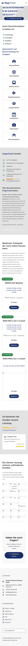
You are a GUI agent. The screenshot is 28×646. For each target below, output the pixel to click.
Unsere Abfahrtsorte (9, 630)
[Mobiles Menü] (26, 3)
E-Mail (15, 546)
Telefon (14, 548)
